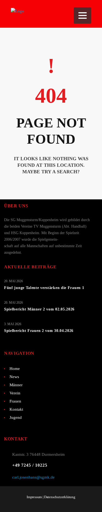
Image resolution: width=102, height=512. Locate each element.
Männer (16, 385)
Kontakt (16, 409)
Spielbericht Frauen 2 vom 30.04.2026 (38, 331)
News (14, 377)
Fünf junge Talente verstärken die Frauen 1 (44, 288)
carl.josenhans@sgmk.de (33, 477)
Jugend (16, 417)
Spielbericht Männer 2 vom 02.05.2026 (39, 309)
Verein (15, 393)
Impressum (34, 497)
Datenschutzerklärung (59, 497)
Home (15, 368)
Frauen (15, 401)
